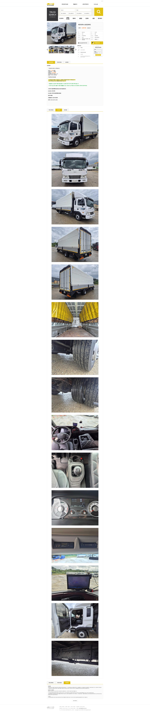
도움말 (98, 39)
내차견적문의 (85, 4)
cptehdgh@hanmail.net (82, 708)
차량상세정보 (51, 62)
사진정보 (58, 109)
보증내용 (66, 62)
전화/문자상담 (65, 4)
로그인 (102, 1)
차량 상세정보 (51, 109)
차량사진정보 (59, 62)
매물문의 (75, 4)
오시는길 (96, 4)
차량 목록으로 (75, 700)
